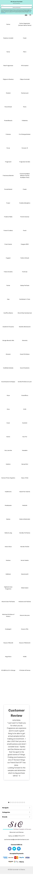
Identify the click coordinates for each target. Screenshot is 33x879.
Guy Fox (24, 436)
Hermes (8, 560)
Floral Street (8, 106)
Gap (8, 299)
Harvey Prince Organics (8, 478)
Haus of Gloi (24, 478)
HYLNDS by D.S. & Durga (8, 670)
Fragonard (8, 161)
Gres (8, 409)
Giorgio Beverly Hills (8, 340)
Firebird (8, 93)
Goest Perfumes (25, 354)
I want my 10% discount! (16, 7)
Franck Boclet (8, 189)
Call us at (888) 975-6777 (16, 836)
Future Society (8, 271)
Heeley (8, 519)
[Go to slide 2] (10, 802)
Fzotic (8, 285)
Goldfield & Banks (8, 368)
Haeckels (24, 450)
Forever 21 (25, 148)
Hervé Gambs (25, 560)
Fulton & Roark (25, 258)
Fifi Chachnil (24, 65)
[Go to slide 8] (20, 802)
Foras (8, 148)
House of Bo (24, 629)
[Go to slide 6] (17, 802)
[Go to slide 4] (13, 802)
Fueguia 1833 (25, 244)
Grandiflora (24, 395)
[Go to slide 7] (19, 802)
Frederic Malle (8, 216)
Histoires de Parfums (25, 601)
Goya (8, 395)
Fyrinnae (24, 271)
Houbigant (8, 629)
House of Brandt (8, 643)
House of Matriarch (24, 643)
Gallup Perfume (24, 285)
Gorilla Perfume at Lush (25, 381)
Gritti (24, 409)
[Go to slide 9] (22, 802)
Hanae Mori (24, 464)
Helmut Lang (8, 533)
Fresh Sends (8, 244)
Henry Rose (8, 546)
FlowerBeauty (8, 120)
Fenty (8, 52)
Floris (24, 106)
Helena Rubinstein (24, 519)
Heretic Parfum (24, 546)
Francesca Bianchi (8, 175)
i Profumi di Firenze (24, 670)
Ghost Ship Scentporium (25, 313)
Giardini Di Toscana (8, 326)
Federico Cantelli (8, 38)
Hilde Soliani (24, 588)
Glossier (8, 354)
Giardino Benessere (25, 326)
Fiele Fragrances (8, 65)
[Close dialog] (32, 0)
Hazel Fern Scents (24, 491)
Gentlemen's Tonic (24, 299)
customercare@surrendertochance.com (16, 839)
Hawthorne (8, 491)
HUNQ (24, 656)
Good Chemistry (25, 368)
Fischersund (24, 93)
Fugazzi (8, 258)
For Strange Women (24, 134)
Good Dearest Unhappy (8, 381)
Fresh (24, 230)
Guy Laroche (8, 450)
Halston (8, 464)
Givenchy (24, 340)
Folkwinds (25, 120)
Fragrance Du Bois (24, 161)
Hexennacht (24, 574)
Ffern (24, 52)
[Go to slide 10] (24, 802)
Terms (4, 12)
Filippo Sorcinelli (25, 79)
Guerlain (24, 423)
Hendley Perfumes (24, 533)
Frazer (8, 203)
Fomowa (8, 134)
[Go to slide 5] (15, 802)
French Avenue (24, 216)
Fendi (24, 38)
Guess (8, 436)
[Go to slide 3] (12, 802)
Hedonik (24, 505)
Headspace (8, 505)
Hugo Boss (8, 656)
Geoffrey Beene (8, 313)
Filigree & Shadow (8, 79)
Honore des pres (25, 615)
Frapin (25, 189)
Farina (8, 24)
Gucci (8, 423)
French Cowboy (8, 230)
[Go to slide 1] (8, 802)
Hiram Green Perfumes (8, 601)
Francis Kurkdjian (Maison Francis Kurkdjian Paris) (25, 175)
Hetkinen (8, 574)
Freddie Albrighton (24, 203)
